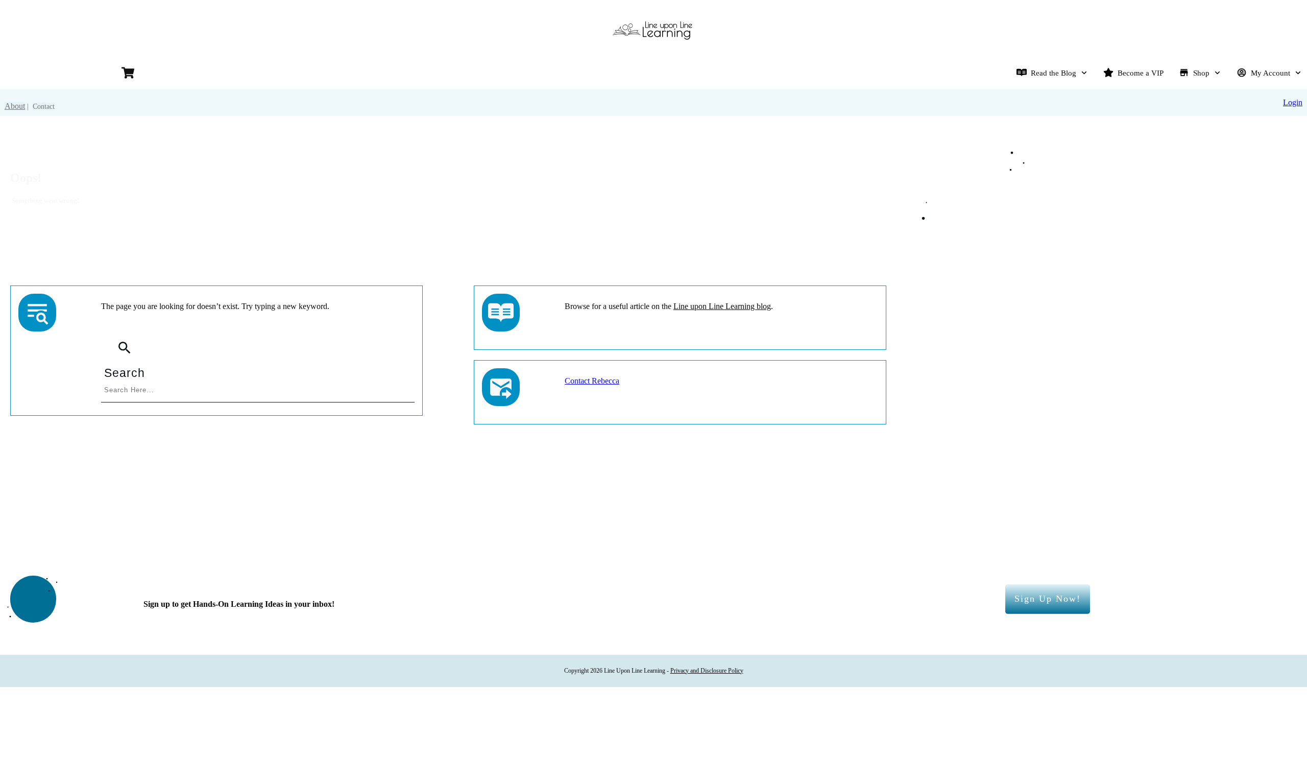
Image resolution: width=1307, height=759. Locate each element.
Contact (44, 106)
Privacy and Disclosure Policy (706, 670)
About (15, 106)
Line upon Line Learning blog (722, 306)
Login (1292, 102)
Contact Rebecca (592, 380)
